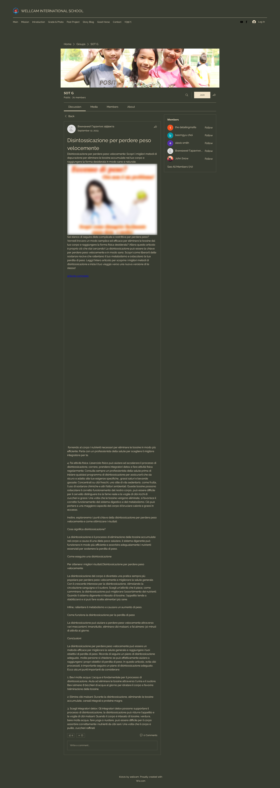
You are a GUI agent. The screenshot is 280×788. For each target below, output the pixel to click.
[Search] (187, 95)
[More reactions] (80, 735)
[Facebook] (246, 22)
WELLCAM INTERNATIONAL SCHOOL (52, 11)
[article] (112, 438)
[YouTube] (241, 22)
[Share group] (214, 95)
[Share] (155, 127)
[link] (74, 106)
